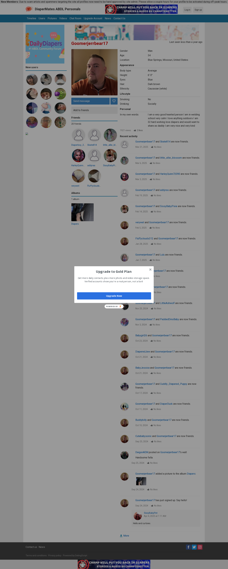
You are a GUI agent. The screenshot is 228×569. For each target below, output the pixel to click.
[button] (114, 271)
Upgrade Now (114, 295)
